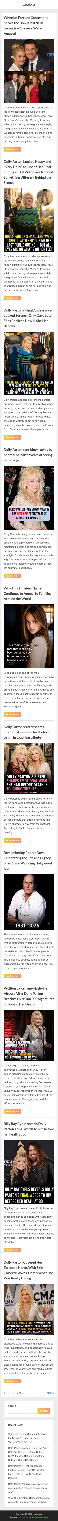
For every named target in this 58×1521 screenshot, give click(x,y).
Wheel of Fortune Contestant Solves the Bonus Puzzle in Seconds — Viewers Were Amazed (27, 1438)
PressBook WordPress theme (35, 1517)
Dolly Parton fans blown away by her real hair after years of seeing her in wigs (28, 454)
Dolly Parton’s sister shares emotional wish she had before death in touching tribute (26, 732)
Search (12, 1405)
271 (19, 1392)
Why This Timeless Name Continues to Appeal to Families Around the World (27, 593)
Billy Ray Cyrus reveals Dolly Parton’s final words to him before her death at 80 (29, 1129)
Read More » (13, 150)
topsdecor (29, 4)
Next (49, 1392)
